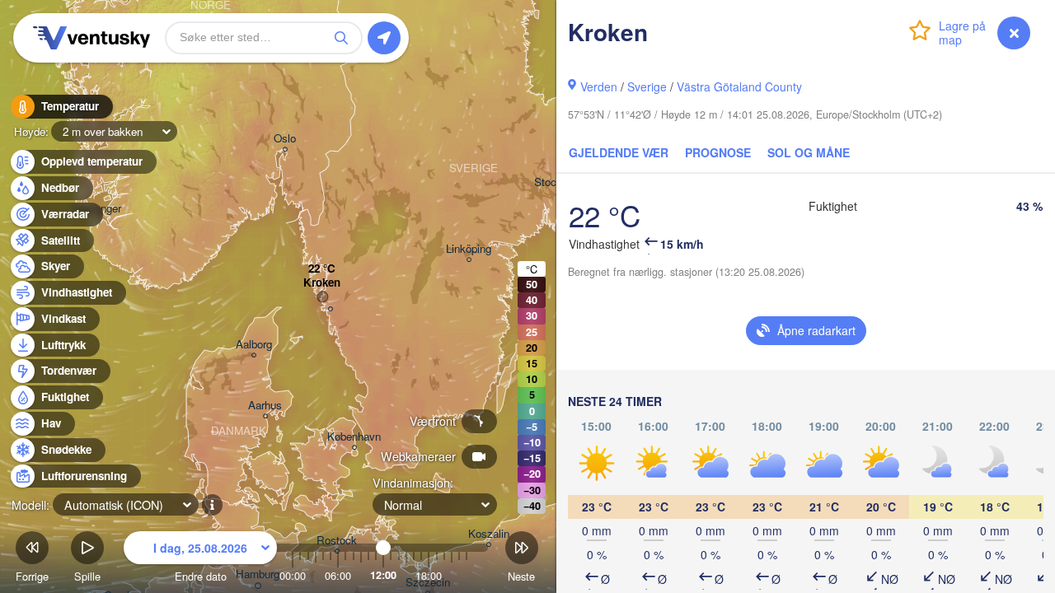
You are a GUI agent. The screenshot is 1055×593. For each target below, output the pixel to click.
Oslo (285, 139)
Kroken (321, 283)
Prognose (718, 152)
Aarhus (265, 406)
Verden (598, 86)
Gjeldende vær (618, 152)
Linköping (468, 249)
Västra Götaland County (739, 86)
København (354, 437)
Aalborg (254, 345)
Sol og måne (808, 152)
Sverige (647, 86)
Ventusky (89, 38)
